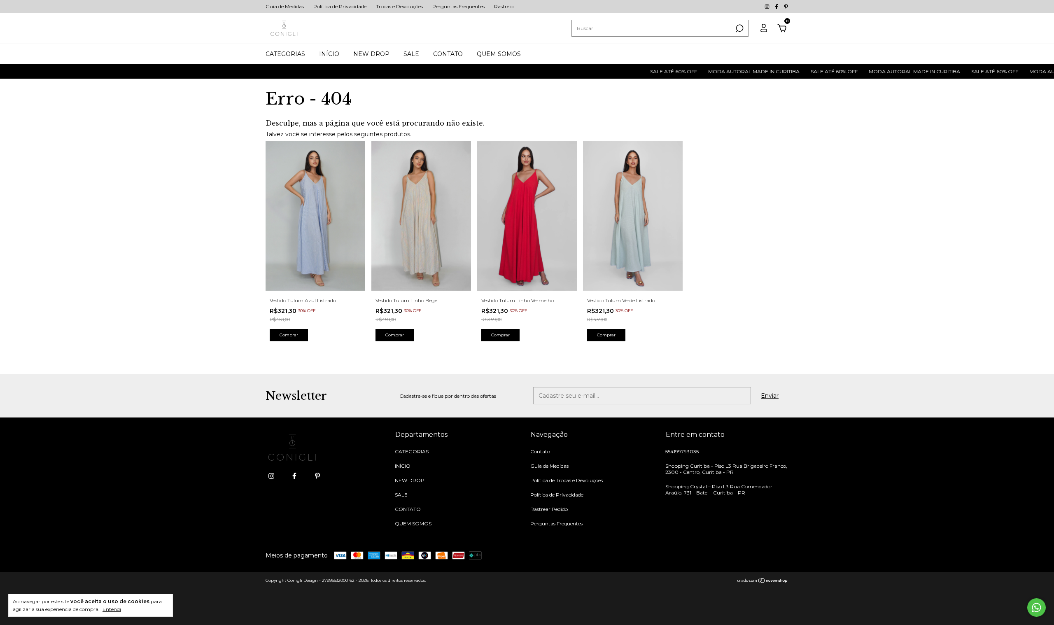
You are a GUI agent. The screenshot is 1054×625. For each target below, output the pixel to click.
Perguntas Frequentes (458, 6)
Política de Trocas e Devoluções (566, 480)
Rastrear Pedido (549, 509)
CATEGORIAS (285, 54)
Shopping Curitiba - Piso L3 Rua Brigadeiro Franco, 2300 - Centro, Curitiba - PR (726, 469)
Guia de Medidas (285, 6)
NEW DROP (371, 54)
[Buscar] (738, 28)
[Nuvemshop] (762, 581)
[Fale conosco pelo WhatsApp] (1036, 607)
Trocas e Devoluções (399, 6)
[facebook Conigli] (777, 6)
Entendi (112, 609)
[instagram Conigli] (768, 6)
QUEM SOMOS (499, 54)
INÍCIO (329, 54)
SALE (411, 54)
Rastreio (503, 6)
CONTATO (448, 54)
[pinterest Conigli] (786, 6)
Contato (540, 451)
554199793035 (682, 451)
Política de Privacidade (339, 6)
